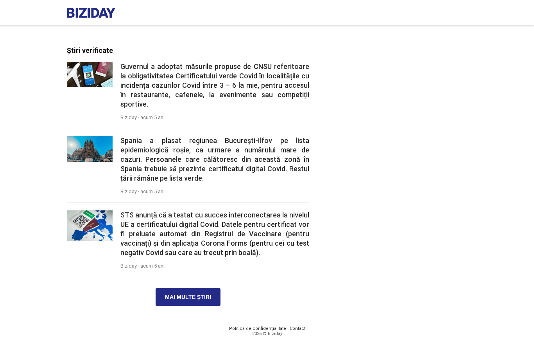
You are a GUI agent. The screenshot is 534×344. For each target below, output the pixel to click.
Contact (297, 328)
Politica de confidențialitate (257, 328)
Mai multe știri (188, 297)
